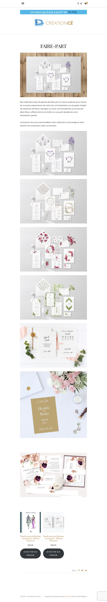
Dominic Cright (69, 596)
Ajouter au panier (30, 553)
